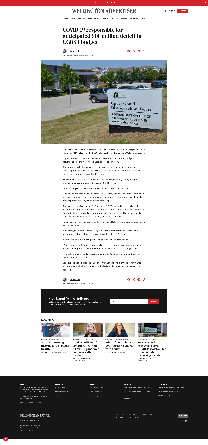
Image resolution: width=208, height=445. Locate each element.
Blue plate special (61, 392)
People (115, 19)
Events (124, 19)
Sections (105, 19)
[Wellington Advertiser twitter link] (186, 421)
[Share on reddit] (138, 51)
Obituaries (162, 385)
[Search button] (160, 11)
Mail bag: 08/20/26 (96, 387)
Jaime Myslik (75, 51)
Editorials (58, 385)
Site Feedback (120, 417)
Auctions (134, 19)
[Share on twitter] (133, 51)
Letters (92, 385)
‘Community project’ (96, 396)
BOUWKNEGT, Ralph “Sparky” (168, 392)
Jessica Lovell (112, 352)
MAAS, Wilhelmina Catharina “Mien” (171, 387)
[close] (205, 3)
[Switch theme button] (165, 11)
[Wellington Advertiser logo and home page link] (104, 10)
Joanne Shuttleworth (83, 358)
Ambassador (128, 398)
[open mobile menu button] (21, 11)
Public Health (74, 25)
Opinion (81, 19)
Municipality (93, 19)
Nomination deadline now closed (32, 403)
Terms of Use (119, 414)
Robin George (48, 352)
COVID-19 (67, 25)
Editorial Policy (147, 414)
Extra (143, 19)
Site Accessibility (133, 417)
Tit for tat (58, 396)
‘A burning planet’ (95, 392)
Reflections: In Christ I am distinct (137, 387)
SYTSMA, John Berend (166, 396)
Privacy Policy (132, 414)
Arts (112, 339)
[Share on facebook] (129, 51)
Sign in (172, 11)
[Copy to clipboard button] (143, 51)
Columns (127, 385)
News (73, 19)
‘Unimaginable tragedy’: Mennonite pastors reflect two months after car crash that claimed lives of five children (35, 389)
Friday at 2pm (59, 387)
